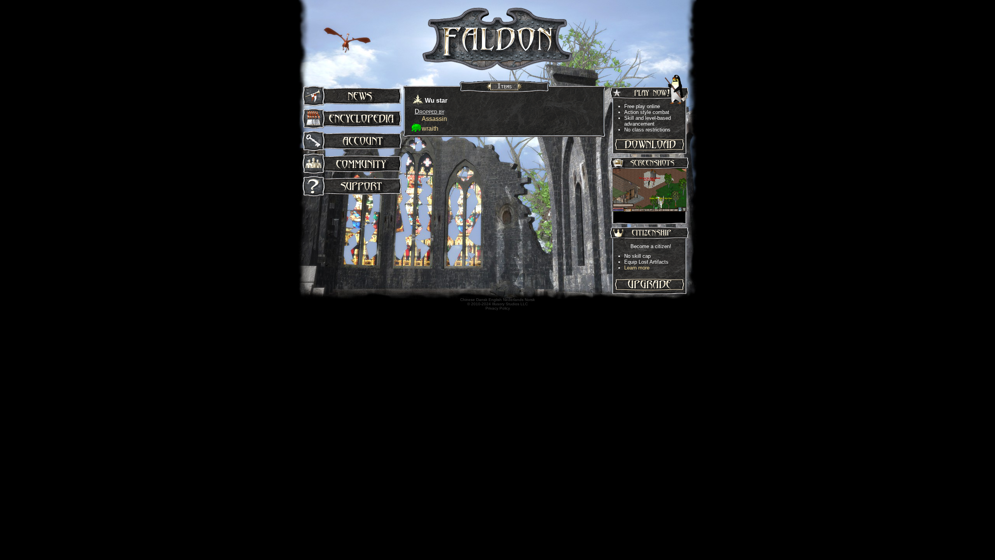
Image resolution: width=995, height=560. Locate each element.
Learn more (636, 268)
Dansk (481, 300)
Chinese (467, 300)
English (495, 300)
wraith (430, 128)
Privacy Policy (497, 308)
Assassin (434, 119)
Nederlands (513, 300)
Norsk (530, 300)
